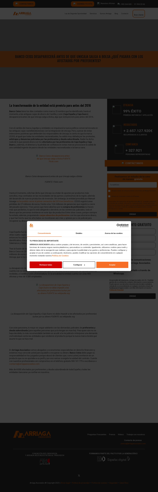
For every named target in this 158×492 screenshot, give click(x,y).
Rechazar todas (45, 265)
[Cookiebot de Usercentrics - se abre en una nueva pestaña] (118, 225)
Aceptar (112, 265)
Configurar (77, 265)
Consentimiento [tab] (44, 233)
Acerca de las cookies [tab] (114, 233)
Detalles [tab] (79, 233)
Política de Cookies (60, 255)
